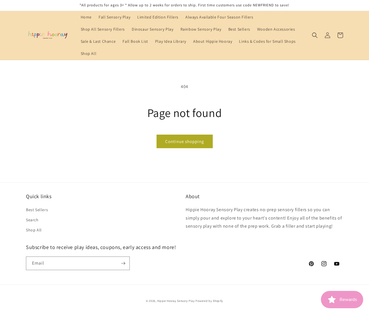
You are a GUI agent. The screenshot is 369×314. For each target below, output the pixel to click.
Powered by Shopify (209, 301)
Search (32, 219)
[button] (314, 35)
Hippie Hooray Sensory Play (176, 301)
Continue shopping (184, 141)
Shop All (34, 230)
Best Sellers (37, 209)
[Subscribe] (123, 263)
